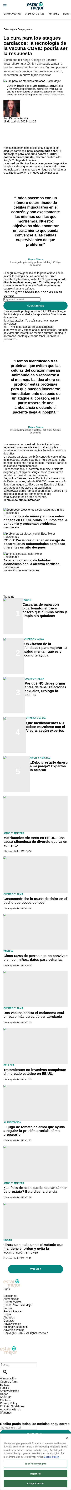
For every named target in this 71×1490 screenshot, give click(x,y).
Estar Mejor (9, 29)
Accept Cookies (35, 1483)
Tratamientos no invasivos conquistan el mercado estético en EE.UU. (34, 1071)
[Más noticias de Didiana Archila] (11, 101)
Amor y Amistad (40, 758)
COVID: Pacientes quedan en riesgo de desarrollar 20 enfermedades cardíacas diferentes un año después (34, 543)
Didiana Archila (18, 118)
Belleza (54, 14)
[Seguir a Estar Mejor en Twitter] (12, 1415)
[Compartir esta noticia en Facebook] (16, 124)
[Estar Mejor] (35, 6)
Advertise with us (13, 1329)
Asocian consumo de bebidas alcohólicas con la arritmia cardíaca (31, 562)
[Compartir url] (7, 142)
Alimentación (12, 14)
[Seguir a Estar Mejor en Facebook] (4, 1415)
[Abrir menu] (5, 5)
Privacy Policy (12, 1323)
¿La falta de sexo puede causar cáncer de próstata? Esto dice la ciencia (35, 1189)
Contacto (8, 1320)
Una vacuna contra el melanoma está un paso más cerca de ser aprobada (33, 1014)
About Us (9, 1317)
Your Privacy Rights (35, 1463)
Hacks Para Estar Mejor (17, 1305)
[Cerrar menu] (4, 1359)
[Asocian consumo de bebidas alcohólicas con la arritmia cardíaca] (22, 553)
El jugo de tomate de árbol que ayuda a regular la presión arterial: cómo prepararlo (34, 1130)
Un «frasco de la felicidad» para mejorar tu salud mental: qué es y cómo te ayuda (45, 649)
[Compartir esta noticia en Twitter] (24, 124)
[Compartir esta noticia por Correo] (33, 124)
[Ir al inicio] (35, 1283)
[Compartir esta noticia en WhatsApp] (7, 124)
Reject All (35, 1473)
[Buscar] (5, 1372)
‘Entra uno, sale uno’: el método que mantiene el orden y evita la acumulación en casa (33, 1248)
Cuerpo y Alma (34, 14)
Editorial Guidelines (15, 1326)
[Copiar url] (11, 135)
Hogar (27, 600)
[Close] (67, 1438)
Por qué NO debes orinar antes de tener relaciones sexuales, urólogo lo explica (45, 689)
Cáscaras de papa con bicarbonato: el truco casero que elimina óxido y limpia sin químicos (45, 610)
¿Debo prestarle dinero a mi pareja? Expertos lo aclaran (49, 766)
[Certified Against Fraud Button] (15, 1336)
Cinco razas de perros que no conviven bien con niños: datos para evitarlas (35, 957)
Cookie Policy (51, 1457)
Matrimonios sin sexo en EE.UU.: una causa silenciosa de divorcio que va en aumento (35, 841)
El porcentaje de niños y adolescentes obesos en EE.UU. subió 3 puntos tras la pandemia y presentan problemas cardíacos (35, 521)
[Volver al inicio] (8, 1347)
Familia (8, 951)
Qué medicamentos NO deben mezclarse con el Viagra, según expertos (45, 726)
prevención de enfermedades (21, 570)
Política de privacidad (16, 314)
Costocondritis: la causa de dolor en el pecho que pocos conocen (35, 900)
